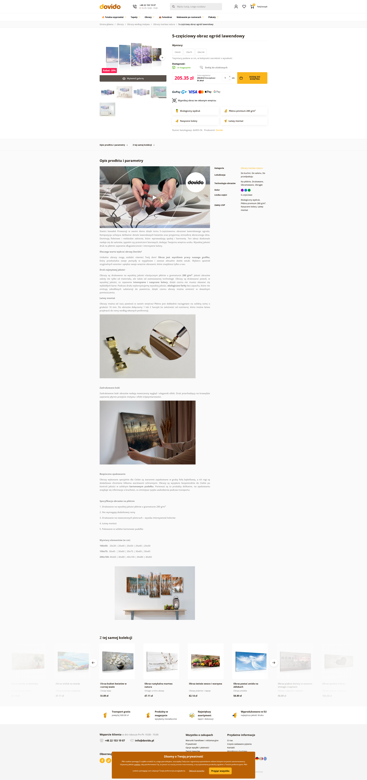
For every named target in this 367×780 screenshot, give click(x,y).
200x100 (200, 52)
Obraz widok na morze (68, 683)
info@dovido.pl (144, 740)
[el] (265, 758)
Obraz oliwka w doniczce (24, 683)
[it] (261, 758)
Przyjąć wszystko (220, 770)
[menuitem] (114, 17)
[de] (257, 758)
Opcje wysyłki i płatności (197, 747)
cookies (137, 764)
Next (162, 57)
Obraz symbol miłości (333, 683)
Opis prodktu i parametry (112, 145)
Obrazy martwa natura (164, 24)
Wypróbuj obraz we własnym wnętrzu (197, 100)
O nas (230, 740)
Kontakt (231, 747)
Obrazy (120, 24)
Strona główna (106, 24)
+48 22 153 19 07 (114, 740)
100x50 (177, 52)
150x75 (189, 52)
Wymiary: (178, 45)
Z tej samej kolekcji (142, 145)
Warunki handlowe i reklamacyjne (202, 740)
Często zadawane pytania (239, 744)
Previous (93, 662)
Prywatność (191, 744)
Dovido (219, 130)
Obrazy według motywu (138, 24)
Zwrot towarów (193, 751)
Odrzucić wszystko (196, 771)
